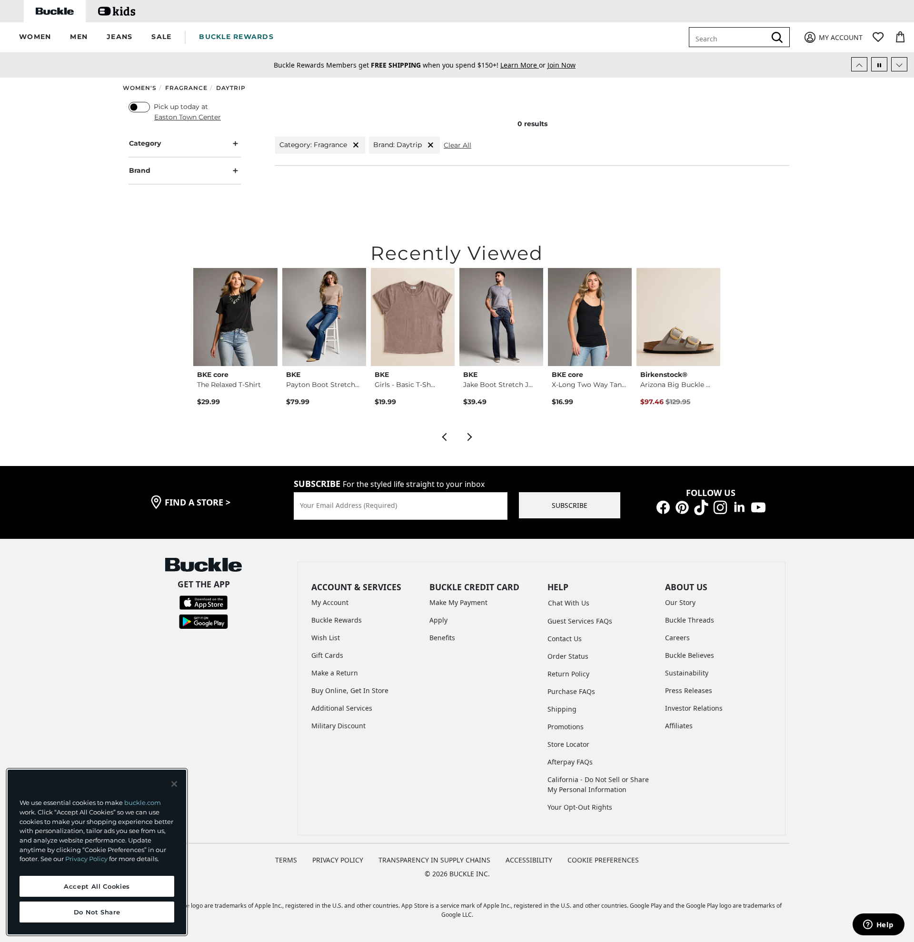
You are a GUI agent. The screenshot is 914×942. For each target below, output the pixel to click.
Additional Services (341, 708)
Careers (677, 637)
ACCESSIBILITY (529, 859)
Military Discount (338, 725)
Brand (139, 170)
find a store (197, 502)
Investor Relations (694, 708)
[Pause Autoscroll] (879, 64)
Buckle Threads (689, 620)
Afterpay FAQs (570, 761)
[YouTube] (758, 506)
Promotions (565, 726)
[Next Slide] (899, 64)
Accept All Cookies (97, 886)
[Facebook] (663, 506)
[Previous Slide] (859, 64)
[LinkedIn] (739, 506)
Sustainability (686, 672)
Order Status (567, 656)
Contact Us (564, 638)
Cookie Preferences (603, 859)
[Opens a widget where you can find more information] (878, 925)
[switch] (139, 107)
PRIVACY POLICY (337, 859)
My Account (329, 602)
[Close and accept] (174, 783)
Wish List (325, 637)
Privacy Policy (86, 859)
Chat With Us (568, 602)
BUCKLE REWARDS (236, 36)
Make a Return (334, 672)
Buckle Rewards (336, 620)
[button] (35, 37)
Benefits (442, 637)
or (523, 64)
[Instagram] (720, 506)
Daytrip (231, 87)
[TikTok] (701, 506)
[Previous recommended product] (444, 436)
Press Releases (688, 690)
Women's (140, 87)
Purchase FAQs (571, 691)
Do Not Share (97, 912)
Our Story (680, 602)
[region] (97, 852)
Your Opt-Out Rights (579, 807)
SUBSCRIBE (569, 505)
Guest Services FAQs (579, 620)
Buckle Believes (689, 655)
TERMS (286, 859)
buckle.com (142, 802)
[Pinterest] (682, 506)
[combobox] (734, 37)
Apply (438, 620)
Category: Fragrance (313, 144)
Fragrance (186, 87)
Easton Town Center (187, 117)
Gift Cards (327, 655)
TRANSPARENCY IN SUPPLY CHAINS (434, 859)
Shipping (561, 709)
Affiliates (679, 725)
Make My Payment (458, 602)
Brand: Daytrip (397, 144)
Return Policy (568, 673)
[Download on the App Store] (203, 601)
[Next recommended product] (470, 436)
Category (145, 143)
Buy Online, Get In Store (349, 690)
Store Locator (568, 744)
